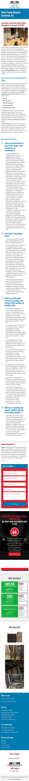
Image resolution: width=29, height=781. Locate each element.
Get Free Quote (5, 747)
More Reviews (15, 554)
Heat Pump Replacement (8, 719)
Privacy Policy (17, 779)
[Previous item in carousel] (3, 539)
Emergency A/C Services (8, 728)
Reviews (3, 741)
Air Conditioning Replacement (9, 732)
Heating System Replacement (9, 712)
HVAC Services (5, 745)
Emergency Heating (6, 710)
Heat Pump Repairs (6, 717)
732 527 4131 (14, 7)
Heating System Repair (7, 715)
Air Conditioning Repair (7, 730)
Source (3, 460)
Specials (3, 743)
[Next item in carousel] (25, 539)
